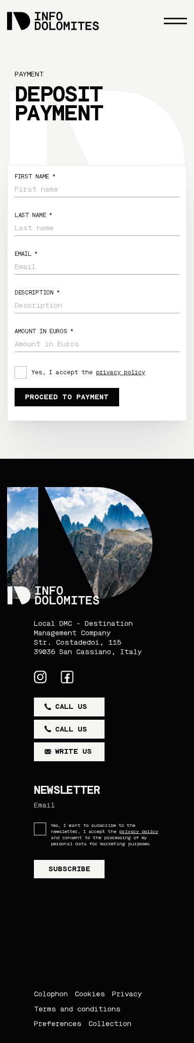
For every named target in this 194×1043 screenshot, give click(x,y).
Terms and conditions (77, 1009)
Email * (26, 254)
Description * (37, 292)
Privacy (127, 994)
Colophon (51, 994)
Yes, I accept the (88, 372)
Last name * (33, 215)
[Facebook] (67, 677)
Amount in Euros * (44, 331)
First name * (35, 176)
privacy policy (120, 372)
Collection (110, 1023)
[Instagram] (40, 677)
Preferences (57, 1023)
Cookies (90, 994)
